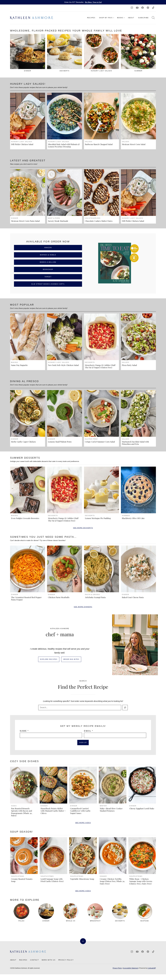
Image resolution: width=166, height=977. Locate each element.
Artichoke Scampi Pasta (95, 597)
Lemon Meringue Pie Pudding (98, 518)
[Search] (153, 17)
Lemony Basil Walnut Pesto (60, 441)
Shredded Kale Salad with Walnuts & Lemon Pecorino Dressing (64, 145)
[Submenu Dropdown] (113, 17)
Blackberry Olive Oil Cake (133, 518)
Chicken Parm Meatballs (58, 597)
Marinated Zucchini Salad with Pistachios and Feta (135, 442)
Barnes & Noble (48, 255)
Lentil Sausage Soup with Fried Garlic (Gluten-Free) (52, 880)
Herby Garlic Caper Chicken (23, 441)
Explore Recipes (48, 659)
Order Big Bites (71, 659)
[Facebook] (142, 7)
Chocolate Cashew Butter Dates (98, 221)
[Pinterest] (148, 7)
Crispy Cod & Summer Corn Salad (100, 441)
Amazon (48, 247)
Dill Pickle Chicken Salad (22, 144)
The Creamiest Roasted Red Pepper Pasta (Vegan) (26, 598)
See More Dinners (83, 607)
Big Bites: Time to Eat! (93, 2)
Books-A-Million (48, 262)
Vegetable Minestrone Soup (82, 879)
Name (24, 731)
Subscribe (143, 18)
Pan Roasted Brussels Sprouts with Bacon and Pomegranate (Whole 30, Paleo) (21, 812)
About (131, 18)
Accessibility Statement (130, 968)
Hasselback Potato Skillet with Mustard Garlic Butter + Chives (53, 810)
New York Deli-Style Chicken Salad (63, 365)
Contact (34, 960)
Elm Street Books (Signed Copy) (48, 284)
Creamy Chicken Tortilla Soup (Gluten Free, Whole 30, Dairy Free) (112, 881)
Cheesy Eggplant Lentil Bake (141, 808)
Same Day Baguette (19, 365)
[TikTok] (153, 7)
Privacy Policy (66, 960)
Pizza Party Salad (129, 365)
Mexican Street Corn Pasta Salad (25, 221)
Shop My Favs (105, 18)
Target (48, 277)
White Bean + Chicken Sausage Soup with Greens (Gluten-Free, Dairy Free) (140, 881)
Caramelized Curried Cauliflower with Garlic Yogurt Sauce (80, 810)
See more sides (83, 823)
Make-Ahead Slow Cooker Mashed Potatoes (111, 809)
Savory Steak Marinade (58, 221)
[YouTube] (137, 7)
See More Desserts (83, 528)
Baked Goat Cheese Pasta (133, 597)
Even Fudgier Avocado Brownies (25, 518)
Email (88, 731)
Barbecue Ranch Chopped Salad (99, 144)
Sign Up (83, 742)
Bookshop (48, 269)
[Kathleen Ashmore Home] (32, 17)
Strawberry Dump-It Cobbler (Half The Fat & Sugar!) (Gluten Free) (100, 366)
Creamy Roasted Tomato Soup (21, 880)
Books (120, 18)
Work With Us (48, 960)
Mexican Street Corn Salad (133, 144)
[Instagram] (132, 7)
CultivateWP (152, 968)
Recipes (91, 18)
